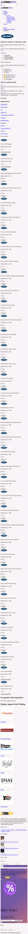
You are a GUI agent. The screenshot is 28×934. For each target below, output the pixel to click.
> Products (3, 830)
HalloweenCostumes (6, 738)
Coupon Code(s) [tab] (8, 59)
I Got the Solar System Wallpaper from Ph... (10, 854)
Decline (3, 877)
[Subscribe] (17, 864)
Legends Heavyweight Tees (7, 115)
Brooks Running (5, 120)
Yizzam (2, 755)
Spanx (2, 789)
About (5, 24)
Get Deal (3, 181)
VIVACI (3, 131)
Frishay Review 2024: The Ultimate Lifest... (10, 841)
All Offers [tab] (7, 55)
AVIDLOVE (4, 107)
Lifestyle (9, 21)
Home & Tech (10, 17)
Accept (7, 877)
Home (5, 11)
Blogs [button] (5, 14)
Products (6, 12)
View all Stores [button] (4, 136)
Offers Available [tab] (8, 57)
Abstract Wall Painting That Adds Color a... (10, 848)
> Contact (7, 831)
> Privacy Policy (10, 830)
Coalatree (3, 117)
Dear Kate (3, 123)
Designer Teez (4, 806)
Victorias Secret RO (5, 128)
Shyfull (2, 772)
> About (3, 831)
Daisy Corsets (4, 133)
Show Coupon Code (5, 152)
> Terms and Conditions (21, 830)
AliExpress (3, 721)
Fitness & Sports (11, 18)
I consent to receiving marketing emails (9, 922)
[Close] (1, 879)
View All (9, 22)
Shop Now (3, 53)
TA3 (2, 109)
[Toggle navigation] (17, 3)
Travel (8, 15)
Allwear (3, 125)
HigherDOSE (4, 104)
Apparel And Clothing (9, 29)
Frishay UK (3, 112)
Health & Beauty (11, 19)
